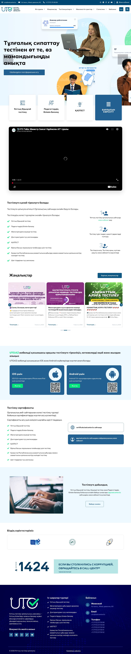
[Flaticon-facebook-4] (11, 635)
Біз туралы (39, 9)
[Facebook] (106, 2)
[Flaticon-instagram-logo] (22, 635)
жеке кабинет (103, 220)
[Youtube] (111, 2)
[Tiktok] (108, 2)
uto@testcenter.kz (10, 2)
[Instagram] (100, 2)
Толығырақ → (14, 325)
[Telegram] (16, 635)
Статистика (101, 9)
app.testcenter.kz (114, 492)
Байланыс (112, 9)
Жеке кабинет (124, 2)
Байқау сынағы (94, 504)
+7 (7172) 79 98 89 (52, 2)
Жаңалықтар (52, 9)
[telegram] (103, 2)
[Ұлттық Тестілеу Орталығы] (11, 9)
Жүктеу (17, 386)
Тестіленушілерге (65, 9)
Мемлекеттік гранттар (84, 9)
